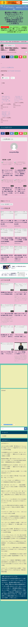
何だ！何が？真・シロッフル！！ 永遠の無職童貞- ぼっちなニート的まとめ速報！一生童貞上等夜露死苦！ (13, 486)
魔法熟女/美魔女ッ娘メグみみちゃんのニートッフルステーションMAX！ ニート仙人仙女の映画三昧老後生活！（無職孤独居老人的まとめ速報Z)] (13, 460)
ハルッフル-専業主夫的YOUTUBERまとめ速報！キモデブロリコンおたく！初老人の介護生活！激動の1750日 (13, 507)
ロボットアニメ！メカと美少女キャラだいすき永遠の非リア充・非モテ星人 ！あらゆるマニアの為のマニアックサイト (13, 501)
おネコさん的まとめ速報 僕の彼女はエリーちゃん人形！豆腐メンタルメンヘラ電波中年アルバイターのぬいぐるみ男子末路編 (13, 448)
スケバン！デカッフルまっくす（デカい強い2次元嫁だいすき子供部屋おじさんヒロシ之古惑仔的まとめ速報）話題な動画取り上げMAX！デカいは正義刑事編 (13, 537)
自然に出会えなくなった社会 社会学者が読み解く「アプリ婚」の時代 (6, 99)
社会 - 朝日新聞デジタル (9, 45)
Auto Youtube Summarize (14, 70)
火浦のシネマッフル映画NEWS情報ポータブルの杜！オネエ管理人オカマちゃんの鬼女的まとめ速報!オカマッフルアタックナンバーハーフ (13, 518)
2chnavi (3, 390)
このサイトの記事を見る (7, 67)
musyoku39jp (14, 152)
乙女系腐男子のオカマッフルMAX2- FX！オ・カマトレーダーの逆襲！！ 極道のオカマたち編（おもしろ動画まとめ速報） (13, 454)
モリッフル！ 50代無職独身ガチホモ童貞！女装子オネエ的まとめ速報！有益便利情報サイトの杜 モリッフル (14, 555)
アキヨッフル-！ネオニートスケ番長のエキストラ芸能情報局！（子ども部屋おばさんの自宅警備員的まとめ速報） (13, 543)
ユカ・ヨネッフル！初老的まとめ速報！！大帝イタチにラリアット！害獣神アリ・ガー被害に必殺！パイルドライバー (13, 524)
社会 (2, 45)
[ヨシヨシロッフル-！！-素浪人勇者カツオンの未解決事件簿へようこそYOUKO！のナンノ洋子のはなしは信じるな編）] (13, 549)
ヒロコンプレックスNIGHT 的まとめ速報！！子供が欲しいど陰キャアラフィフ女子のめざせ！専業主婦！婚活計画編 (13, 570)
